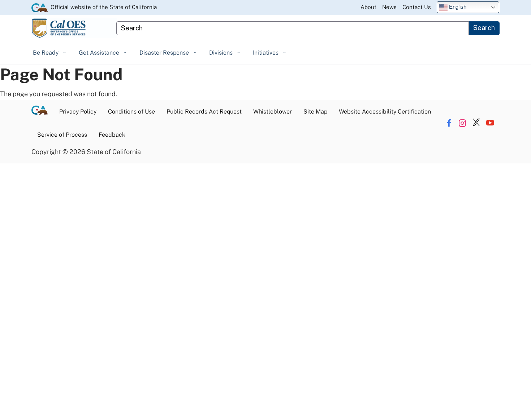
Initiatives (266, 52)
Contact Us (416, 7)
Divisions (221, 52)
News (389, 7)
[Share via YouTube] (490, 123)
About (368, 7)
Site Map (315, 111)
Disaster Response (164, 52)
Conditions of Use (131, 111)
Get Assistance (100, 52)
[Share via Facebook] (449, 123)
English (457, 7)
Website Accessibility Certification (385, 111)
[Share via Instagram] (462, 123)
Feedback (112, 134)
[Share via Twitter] (476, 123)
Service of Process (62, 134)
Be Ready (46, 52)
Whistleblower (272, 111)
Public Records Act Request (204, 111)
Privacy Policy (77, 111)
